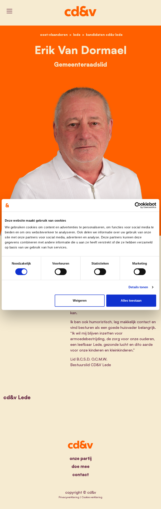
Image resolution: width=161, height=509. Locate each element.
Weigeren (80, 300)
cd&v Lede (17, 397)
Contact (80, 474)
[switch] (61, 271)
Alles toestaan (131, 300)
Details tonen (138, 287)
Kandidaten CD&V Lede (104, 34)
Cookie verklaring (92, 497)
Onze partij (81, 458)
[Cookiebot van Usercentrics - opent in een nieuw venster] (137, 205)
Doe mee (80, 466)
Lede (76, 34)
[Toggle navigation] (9, 11)
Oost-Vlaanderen (54, 34)
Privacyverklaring (69, 497)
